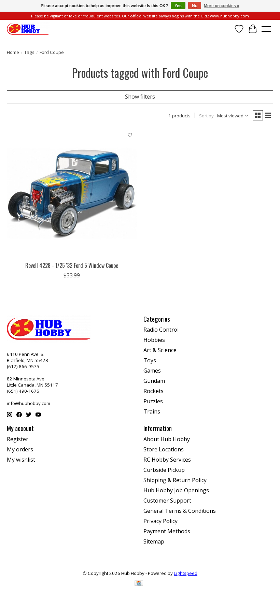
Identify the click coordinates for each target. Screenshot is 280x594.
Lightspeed (185, 573)
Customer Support (167, 500)
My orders (20, 449)
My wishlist (21, 459)
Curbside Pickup (164, 470)
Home (13, 52)
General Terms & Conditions (179, 511)
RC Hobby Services (167, 459)
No (194, 5)
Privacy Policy (160, 521)
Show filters (140, 96)
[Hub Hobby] (28, 29)
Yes (178, 5)
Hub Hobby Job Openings (176, 490)
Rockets (153, 391)
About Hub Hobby (166, 439)
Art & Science (160, 350)
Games (152, 370)
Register (17, 439)
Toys (149, 360)
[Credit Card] (139, 583)
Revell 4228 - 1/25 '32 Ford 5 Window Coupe (71, 265)
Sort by (206, 116)
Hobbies (154, 340)
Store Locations (163, 449)
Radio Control (161, 329)
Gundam (154, 381)
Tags (29, 52)
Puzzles (153, 401)
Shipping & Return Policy (175, 480)
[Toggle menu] (266, 29)
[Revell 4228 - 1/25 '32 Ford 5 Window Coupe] (72, 193)
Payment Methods (166, 531)
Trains (151, 411)
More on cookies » (221, 5)
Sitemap (153, 541)
